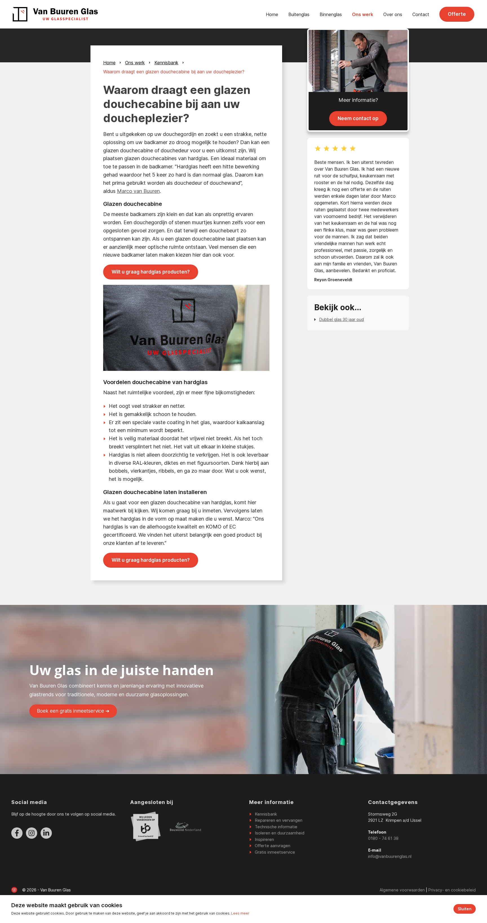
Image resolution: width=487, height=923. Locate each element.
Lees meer (240, 913)
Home (272, 14)
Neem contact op (358, 118)
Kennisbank (166, 62)
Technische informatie (276, 826)
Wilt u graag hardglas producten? (151, 272)
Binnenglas (331, 14)
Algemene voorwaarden (402, 889)
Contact (420, 14)
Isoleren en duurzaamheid (279, 833)
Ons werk (362, 14)
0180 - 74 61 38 (383, 838)
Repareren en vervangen (278, 820)
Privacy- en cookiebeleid (452, 889)
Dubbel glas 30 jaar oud (341, 319)
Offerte (457, 14)
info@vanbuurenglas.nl (389, 856)
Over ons (392, 14)
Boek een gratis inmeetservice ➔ (73, 711)
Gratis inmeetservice (275, 852)
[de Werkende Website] (14, 890)
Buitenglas (298, 14)
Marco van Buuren (138, 191)
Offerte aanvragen (272, 845)
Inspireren (264, 839)
